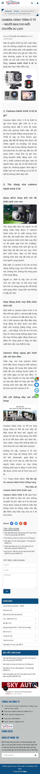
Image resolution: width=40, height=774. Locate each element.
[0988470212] (36, 395)
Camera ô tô (7, 610)
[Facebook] (36, 385)
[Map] (36, 379)
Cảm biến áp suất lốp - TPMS (13, 606)
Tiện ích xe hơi (8, 640)
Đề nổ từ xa (7, 632)
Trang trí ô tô (7, 636)
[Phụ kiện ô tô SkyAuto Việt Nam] (12, 2)
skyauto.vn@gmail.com (16, 714)
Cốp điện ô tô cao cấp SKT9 (13, 644)
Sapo (25, 771)
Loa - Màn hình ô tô (10, 619)
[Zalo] (36, 390)
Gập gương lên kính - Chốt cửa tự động (17, 627)
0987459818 (16, 718)
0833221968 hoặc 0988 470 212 (22, 711)
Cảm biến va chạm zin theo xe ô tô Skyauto (19, 538)
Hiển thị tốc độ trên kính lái (12, 614)
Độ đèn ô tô (7, 623)
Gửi (7, 591)
